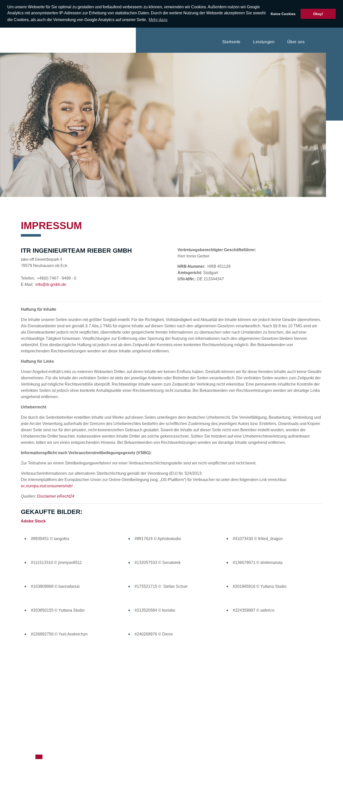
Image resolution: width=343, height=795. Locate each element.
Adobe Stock (33, 521)
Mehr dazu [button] (158, 20)
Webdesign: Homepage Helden (219, 731)
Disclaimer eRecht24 (55, 496)
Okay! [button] (318, 14)
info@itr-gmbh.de (50, 284)
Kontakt (325, 42)
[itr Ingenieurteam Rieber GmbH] (16, 40)
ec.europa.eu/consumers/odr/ (47, 486)
